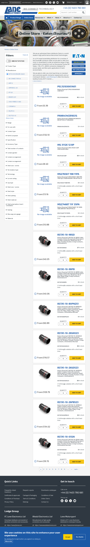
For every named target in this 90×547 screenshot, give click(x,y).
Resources (39, 18)
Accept (67, 537)
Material (10, 218)
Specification (11, 140)
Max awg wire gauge (14, 214)
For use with (11, 127)
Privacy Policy (9, 502)
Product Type (11, 66)
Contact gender (12, 152)
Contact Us (45, 502)
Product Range (78, 66)
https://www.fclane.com (14, 525)
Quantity (63, 104)
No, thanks (79, 537)
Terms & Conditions (29, 498)
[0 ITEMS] (63, 2)
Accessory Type (12, 144)
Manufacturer (11, 70)
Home (6, 49)
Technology (11, 174)
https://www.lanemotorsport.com (72, 525)
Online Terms (45, 498)
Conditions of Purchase (12, 498)
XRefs (49, 18)
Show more (9, 118)
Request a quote (28, 490)
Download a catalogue (48, 490)
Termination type (12, 170)
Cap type (10, 182)
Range (9, 122)
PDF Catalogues (78, 70)
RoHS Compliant (12, 135)
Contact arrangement (14, 157)
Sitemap (25, 502)
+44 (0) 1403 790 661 (74, 7)
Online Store (28, 18)
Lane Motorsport (51, 77)
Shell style (10, 191)
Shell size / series (13, 165)
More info (8, 541)
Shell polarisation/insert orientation (14, 204)
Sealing (9, 210)
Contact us (78, 18)
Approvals (79, 73)
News (57, 18)
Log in (80, 2)
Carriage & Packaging (30, 495)
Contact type (11, 131)
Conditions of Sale (47, 495)
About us (66, 18)
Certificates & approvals (12, 495)
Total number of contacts (15, 148)
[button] (87, 2)
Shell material (11, 200)
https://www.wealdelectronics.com (45, 525)
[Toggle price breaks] (35, 106)
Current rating (11, 178)
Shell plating (11, 195)
